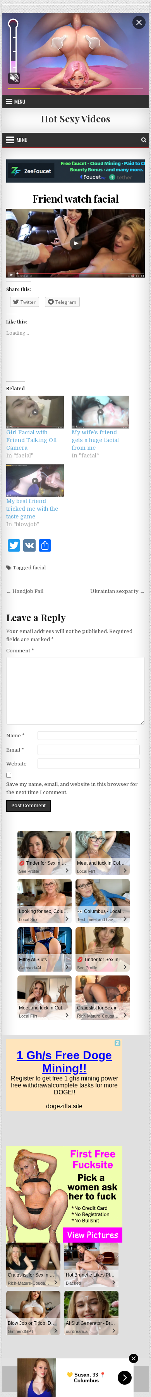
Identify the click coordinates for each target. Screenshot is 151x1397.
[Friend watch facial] (75, 243)
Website (16, 764)
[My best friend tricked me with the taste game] (35, 480)
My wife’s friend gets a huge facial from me (95, 440)
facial (39, 568)
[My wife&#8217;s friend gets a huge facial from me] (100, 412)
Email (15, 750)
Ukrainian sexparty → (117, 591)
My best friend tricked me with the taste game (32, 509)
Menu (19, 101)
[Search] (143, 140)
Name (15, 735)
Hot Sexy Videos (75, 118)
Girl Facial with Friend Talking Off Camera (31, 440)
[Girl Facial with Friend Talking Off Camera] (35, 412)
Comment (20, 651)
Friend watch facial (76, 198)
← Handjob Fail (24, 591)
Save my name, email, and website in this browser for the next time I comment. (72, 788)
